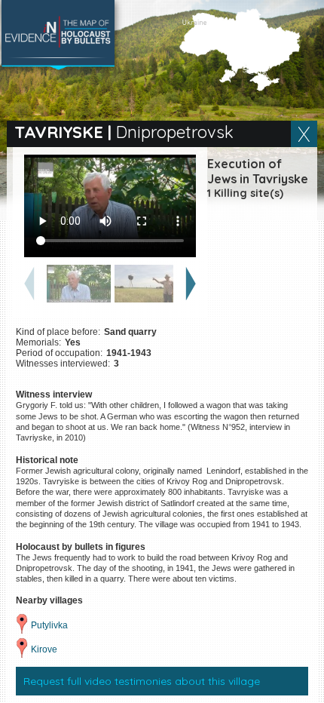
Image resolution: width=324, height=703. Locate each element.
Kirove (44, 649)
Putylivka (49, 625)
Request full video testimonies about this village (141, 681)
